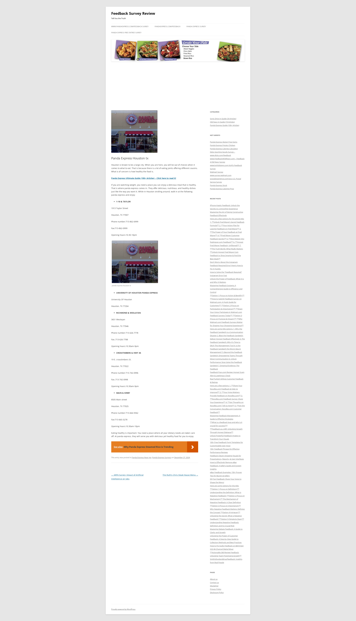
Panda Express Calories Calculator (224, 148)
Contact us (214, 582)
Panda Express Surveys (161, 457)
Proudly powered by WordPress (123, 609)
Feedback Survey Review (133, 13)
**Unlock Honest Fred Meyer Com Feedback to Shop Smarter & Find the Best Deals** (225, 255)
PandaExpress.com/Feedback (167, 26)
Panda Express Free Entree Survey (126, 32)
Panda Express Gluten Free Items (223, 142)
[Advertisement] (178, 86)
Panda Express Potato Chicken (222, 145)
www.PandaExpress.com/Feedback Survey (130, 26)
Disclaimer (214, 586)
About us (213, 579)
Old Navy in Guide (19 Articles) (222, 122)
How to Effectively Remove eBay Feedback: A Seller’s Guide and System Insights (225, 465)
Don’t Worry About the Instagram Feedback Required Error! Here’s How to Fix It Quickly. (226, 265)
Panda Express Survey (196, 26)
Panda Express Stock (218, 185)
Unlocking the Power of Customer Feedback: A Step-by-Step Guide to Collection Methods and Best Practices (226, 539)
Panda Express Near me (141, 457)
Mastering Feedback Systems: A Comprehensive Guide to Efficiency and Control (226, 288)
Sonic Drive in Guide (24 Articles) (223, 118)
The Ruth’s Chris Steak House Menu (180, 475)
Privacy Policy (215, 589)
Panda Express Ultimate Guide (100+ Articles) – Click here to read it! (143, 178)
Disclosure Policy (217, 592)
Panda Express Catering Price (222, 188)
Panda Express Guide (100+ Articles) (224, 125)
